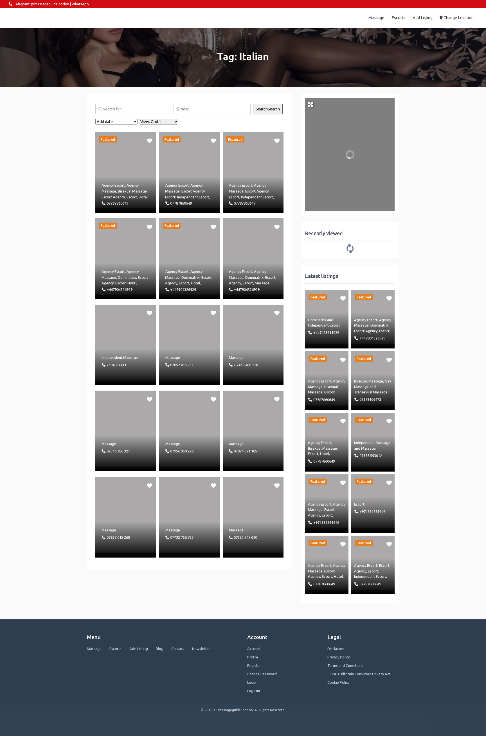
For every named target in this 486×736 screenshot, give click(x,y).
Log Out (253, 691)
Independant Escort (193, 197)
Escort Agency (113, 197)
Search (268, 109)
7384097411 (116, 365)
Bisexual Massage (132, 191)
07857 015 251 (182, 365)
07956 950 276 (182, 451)
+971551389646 (326, 522)
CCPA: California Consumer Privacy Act (358, 674)
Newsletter (201, 649)
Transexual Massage (371, 392)
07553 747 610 (245, 537)
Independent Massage (120, 357)
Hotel (143, 197)
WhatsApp (80, 4)
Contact (177, 649)
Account (254, 649)
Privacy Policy (338, 657)
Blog (159, 649)
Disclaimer (335, 649)
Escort (132, 197)
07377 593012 (370, 456)
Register (254, 665)
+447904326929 (119, 289)
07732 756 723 (182, 537)
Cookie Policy (338, 682)
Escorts (398, 17)
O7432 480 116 (246, 365)
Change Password (262, 674)
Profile (252, 657)
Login (251, 682)
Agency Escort (113, 185)
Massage (376, 17)
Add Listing (423, 17)
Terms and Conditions (345, 665)
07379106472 (370, 399)
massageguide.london (33, 18)
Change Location (458, 17)
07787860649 (117, 203)
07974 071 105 (245, 451)
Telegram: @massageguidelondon (41, 4)
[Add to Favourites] (150, 140)
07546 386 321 (118, 451)
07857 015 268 (118, 537)
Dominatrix (127, 277)
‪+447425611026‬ (326, 332)
